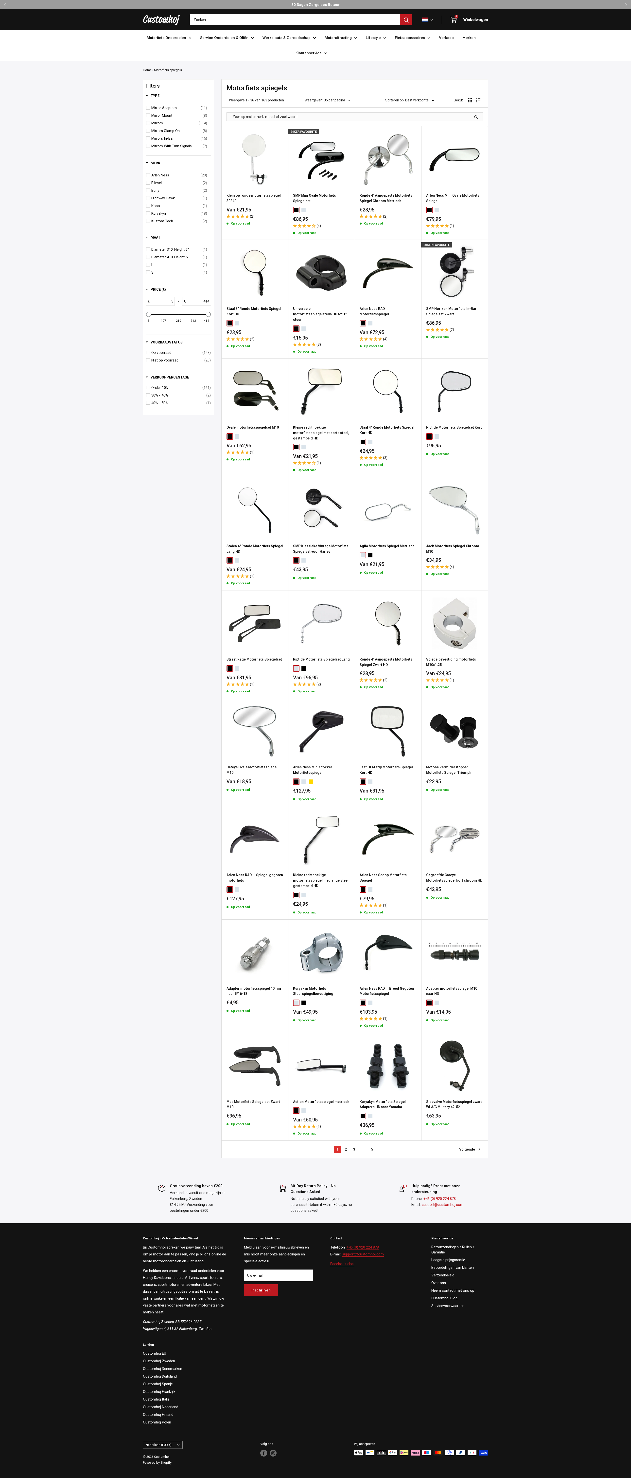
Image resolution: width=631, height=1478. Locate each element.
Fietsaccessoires (410, 38)
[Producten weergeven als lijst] (478, 100)
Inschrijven (261, 1290)
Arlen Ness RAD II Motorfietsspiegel (374, 311)
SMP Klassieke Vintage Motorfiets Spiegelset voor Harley (321, 548)
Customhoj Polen (157, 1422)
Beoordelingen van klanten (452, 1267)
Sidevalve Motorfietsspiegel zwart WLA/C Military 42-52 (454, 1104)
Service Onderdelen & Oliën (224, 38)
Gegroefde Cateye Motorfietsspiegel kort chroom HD (454, 877)
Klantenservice (309, 53)
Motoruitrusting (338, 38)
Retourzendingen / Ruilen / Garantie (452, 1249)
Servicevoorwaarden (447, 1306)
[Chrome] (303, 210)
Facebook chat (342, 1264)
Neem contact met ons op (452, 1290)
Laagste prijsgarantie (448, 1260)
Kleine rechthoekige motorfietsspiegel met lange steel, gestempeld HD (321, 880)
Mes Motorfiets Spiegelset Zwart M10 (253, 1104)
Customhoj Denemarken (162, 1368)
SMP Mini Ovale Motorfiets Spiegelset (314, 198)
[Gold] (311, 781)
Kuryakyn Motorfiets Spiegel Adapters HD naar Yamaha (383, 1104)
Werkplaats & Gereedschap (287, 38)
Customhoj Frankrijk (159, 1391)
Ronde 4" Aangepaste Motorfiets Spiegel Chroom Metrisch (386, 198)
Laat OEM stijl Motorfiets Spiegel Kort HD (386, 770)
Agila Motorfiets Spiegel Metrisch (387, 546)
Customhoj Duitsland (160, 1376)
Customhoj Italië (156, 1399)
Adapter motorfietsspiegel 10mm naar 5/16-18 (254, 991)
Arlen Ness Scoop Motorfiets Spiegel (383, 877)
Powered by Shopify (157, 1462)
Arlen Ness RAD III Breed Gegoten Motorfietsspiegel (387, 991)
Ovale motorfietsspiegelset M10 (253, 427)
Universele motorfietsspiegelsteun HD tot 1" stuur (320, 314)
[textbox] (162, 301)
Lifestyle (373, 38)
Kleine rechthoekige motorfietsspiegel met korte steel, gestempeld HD (321, 432)
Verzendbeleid (442, 1275)
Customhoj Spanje (158, 1384)
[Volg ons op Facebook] (263, 1453)
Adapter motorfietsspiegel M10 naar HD (451, 991)
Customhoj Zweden (159, 1361)
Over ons (438, 1283)
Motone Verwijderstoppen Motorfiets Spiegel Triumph (448, 770)
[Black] (296, 210)
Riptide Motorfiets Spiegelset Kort (454, 427)
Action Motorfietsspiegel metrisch (321, 1102)
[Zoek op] (406, 19)
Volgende (467, 1149)
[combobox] (295, 19)
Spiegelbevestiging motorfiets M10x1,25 (451, 662)
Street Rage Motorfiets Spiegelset (254, 659)
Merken (469, 38)
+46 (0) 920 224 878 (439, 1198)
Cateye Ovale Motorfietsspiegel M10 (252, 770)
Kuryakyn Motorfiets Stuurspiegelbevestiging (313, 991)
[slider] (148, 314)
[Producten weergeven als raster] (470, 100)
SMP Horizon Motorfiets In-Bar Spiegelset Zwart (451, 311)
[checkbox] (179, 108)
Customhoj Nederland (160, 1407)
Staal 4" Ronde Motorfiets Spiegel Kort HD (387, 430)
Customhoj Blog (444, 1298)
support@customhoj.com (442, 1204)
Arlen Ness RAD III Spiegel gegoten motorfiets (255, 877)
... (363, 1149)
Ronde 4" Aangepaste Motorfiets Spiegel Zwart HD (386, 662)
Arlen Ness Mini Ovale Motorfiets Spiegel (452, 198)
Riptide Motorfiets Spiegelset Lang (321, 659)
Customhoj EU (154, 1353)
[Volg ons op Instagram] (273, 1453)
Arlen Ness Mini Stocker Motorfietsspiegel (312, 770)
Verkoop (446, 38)
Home (147, 70)
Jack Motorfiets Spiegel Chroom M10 (452, 548)
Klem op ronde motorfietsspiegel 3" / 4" (254, 198)
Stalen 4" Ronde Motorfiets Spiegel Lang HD (255, 548)
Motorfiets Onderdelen (166, 38)
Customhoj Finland (158, 1414)
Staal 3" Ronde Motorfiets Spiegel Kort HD (254, 311)
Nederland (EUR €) (159, 1445)
